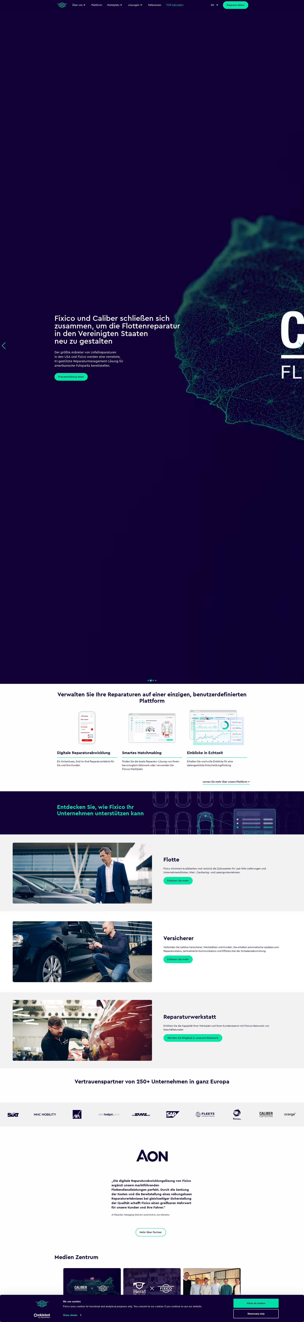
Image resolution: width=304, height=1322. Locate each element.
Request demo (235, 5)
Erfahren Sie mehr (178, 880)
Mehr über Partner (151, 1232)
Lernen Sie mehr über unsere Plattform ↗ (226, 782)
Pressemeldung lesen (71, 373)
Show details (70, 1315)
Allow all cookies (256, 1303)
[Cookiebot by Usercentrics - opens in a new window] (42, 1315)
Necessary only (256, 1313)
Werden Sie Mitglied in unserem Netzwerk (192, 1038)
